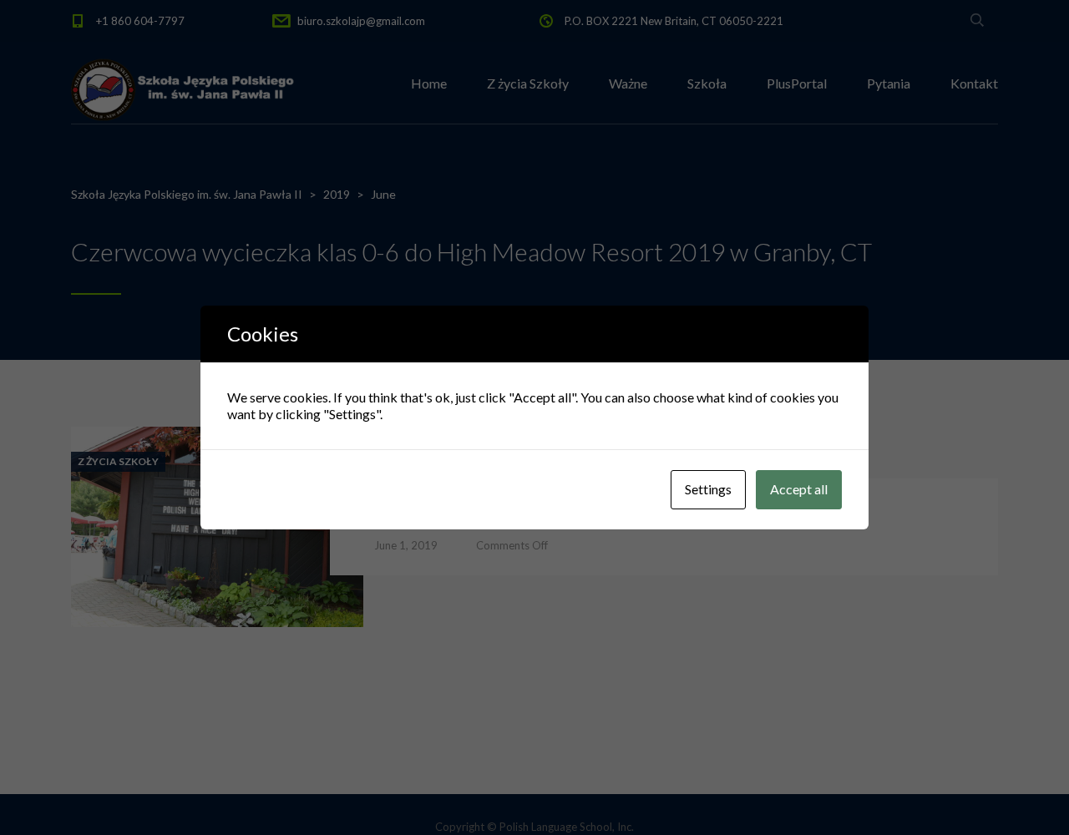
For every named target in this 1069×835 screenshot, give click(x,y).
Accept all (799, 489)
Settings (708, 489)
